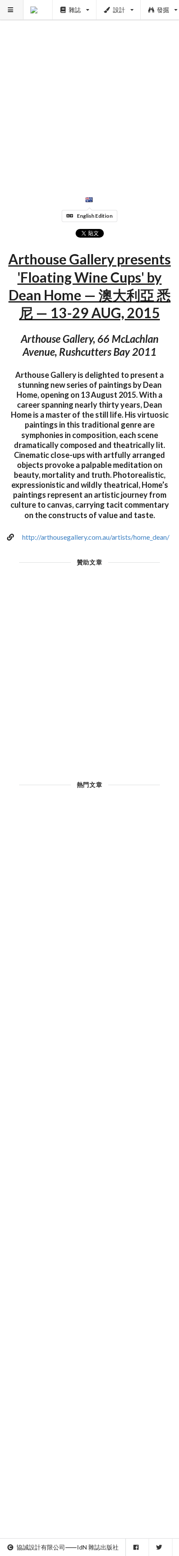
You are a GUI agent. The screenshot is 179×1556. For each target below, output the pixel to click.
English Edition (95, 216)
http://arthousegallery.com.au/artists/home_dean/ (95, 537)
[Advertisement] (89, 89)
